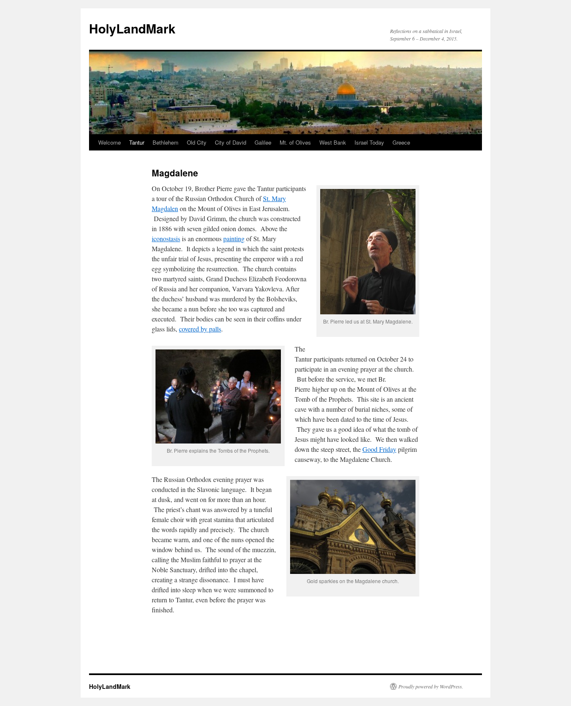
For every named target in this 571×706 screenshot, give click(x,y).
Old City (196, 142)
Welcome (109, 142)
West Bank (332, 142)
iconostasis (166, 238)
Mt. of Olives (295, 142)
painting (234, 238)
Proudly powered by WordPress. (430, 686)
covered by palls (200, 328)
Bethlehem (165, 142)
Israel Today (369, 142)
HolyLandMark (132, 28)
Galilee (263, 142)
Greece (401, 142)
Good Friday (379, 449)
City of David (230, 142)
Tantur (136, 142)
